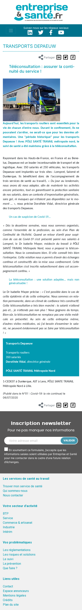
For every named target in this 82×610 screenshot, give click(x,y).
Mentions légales (14, 595)
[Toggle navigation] (11, 30)
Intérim (7, 532)
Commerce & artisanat (17, 522)
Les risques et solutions (19, 554)
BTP (6, 513)
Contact (8, 586)
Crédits (8, 600)
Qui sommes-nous (15, 491)
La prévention (12, 563)
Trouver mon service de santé (22, 486)
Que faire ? (10, 568)
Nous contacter (13, 495)
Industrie (9, 527)
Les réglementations (17, 550)
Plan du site (11, 604)
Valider (69, 440)
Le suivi (8, 559)
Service (8, 518)
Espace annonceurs (16, 591)
